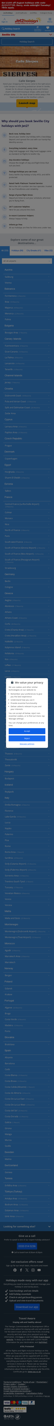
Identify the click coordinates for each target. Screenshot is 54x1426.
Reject (27, 738)
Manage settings (27, 744)
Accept (27, 731)
